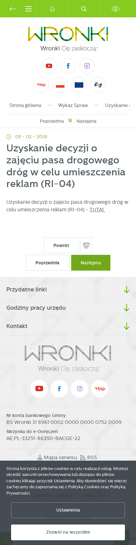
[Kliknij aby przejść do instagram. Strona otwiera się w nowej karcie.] (87, 66)
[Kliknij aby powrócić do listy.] (70, 121)
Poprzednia (52, 121)
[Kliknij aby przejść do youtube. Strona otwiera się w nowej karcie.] (49, 66)
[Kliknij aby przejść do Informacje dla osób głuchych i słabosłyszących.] (98, 85)
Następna (86, 121)
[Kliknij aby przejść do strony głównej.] (52, 8)
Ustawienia (68, 510)
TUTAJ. (97, 210)
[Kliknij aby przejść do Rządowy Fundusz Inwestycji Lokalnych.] (60, 85)
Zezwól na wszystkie (68, 532)
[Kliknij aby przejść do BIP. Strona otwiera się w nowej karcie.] (41, 85)
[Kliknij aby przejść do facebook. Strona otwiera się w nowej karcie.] (68, 66)
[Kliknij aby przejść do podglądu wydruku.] (86, 245)
